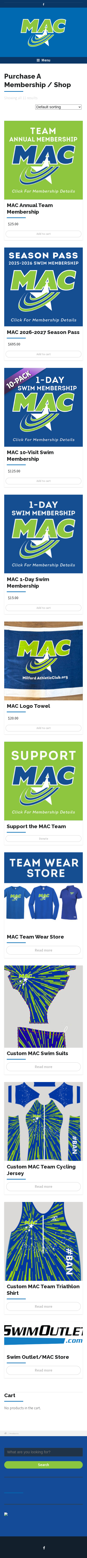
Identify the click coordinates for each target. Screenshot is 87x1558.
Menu (45, 60)
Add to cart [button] (44, 233)
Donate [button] (43, 838)
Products (14, 1433)
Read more (43, 950)
